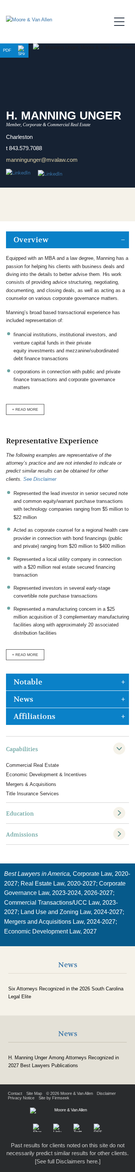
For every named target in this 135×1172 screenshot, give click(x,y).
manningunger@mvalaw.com (42, 160)
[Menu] (121, 20)
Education (20, 813)
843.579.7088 (25, 148)
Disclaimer (106, 1093)
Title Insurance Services (32, 793)
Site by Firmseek (54, 1098)
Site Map (34, 1093)
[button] (21, 50)
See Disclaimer (39, 479)
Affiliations (35, 716)
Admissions (22, 834)
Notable (28, 682)
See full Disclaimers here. (67, 1161)
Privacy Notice (21, 1098)
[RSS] (98, 1128)
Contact (15, 1093)
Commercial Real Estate (32, 765)
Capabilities (22, 749)
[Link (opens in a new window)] (50, 174)
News (23, 699)
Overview (31, 240)
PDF (7, 50)
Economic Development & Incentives (46, 774)
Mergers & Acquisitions (31, 784)
